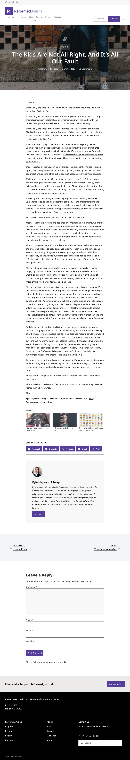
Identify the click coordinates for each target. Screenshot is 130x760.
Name (29, 620)
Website (30, 641)
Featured (22, 17)
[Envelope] (17, 2)
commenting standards (54, 662)
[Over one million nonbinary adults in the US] (91, 420)
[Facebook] (6, 2)
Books (35, 20)
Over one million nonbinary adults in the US (91, 429)
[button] (123, 19)
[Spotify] (13, 2)
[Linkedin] (83, 736)
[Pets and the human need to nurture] (38, 420)
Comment (31, 587)
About (11, 17)
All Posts (39, 514)
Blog (31, 17)
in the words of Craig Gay (42, 344)
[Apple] (10, 2)
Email (29, 631)
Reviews (39, 17)
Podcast (57, 17)
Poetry (48, 17)
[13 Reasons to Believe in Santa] (65, 420)
